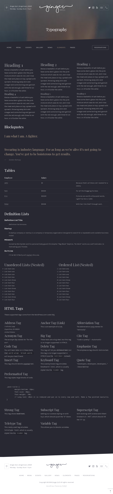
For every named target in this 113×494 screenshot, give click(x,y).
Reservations (100, 47)
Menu (18, 47)
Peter (6, 204)
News (50, 47)
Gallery (39, 47)
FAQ (53, 315)
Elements (61, 47)
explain (29, 255)
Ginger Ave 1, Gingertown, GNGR (21, 6)
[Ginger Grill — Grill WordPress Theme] (56, 7)
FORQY (64, 486)
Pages (72, 47)
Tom (6, 191)
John (6, 183)
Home (9, 47)
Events (28, 47)
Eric (6, 196)
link (60, 327)
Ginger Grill (56, 482)
